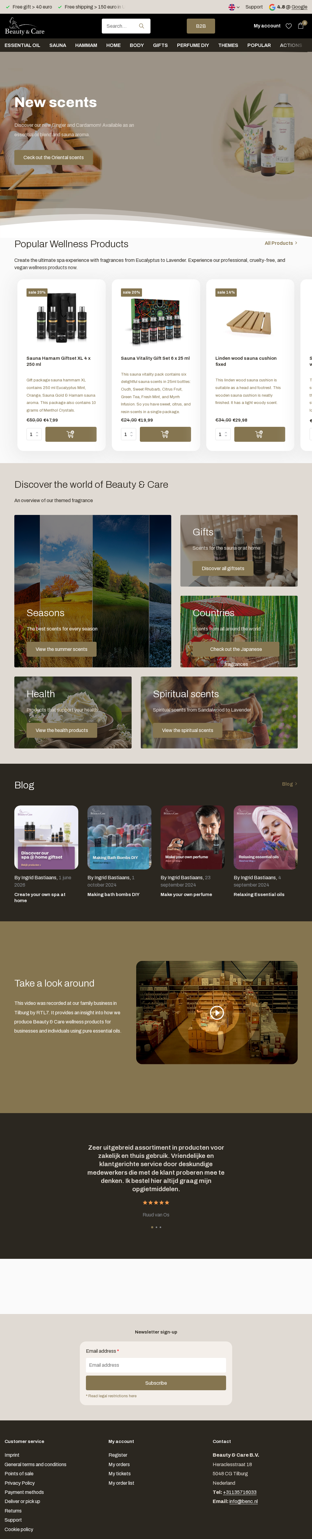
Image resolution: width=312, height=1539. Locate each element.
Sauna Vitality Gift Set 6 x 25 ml (155, 358)
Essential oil (22, 45)
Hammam (86, 45)
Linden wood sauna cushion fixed (246, 361)
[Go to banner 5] (219, 712)
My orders (119, 1464)
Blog (287, 784)
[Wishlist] (288, 26)
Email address (102, 1351)
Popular (259, 45)
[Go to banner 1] (92, 591)
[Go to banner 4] (73, 712)
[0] (299, 26)
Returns (13, 1510)
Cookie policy (19, 1529)
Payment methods (24, 1492)
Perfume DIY (193, 45)
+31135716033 (240, 1492)
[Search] (141, 26)
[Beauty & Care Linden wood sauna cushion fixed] (250, 319)
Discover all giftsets (223, 568)
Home (113, 45)
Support (254, 6)
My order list (121, 1483)
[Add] (71, 434)
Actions (291, 45)
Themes (228, 45)
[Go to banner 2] (239, 551)
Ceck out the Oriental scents (53, 157)
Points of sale (19, 1473)
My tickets (119, 1473)
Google (299, 6)
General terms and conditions (35, 1464)
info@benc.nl (243, 1501)
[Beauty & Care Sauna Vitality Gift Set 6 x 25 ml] (156, 319)
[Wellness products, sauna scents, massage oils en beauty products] (35, 26)
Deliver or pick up (22, 1501)
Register (117, 1455)
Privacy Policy (20, 1483)
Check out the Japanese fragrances (236, 652)
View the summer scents (61, 649)
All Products (279, 243)
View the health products (62, 730)
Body (137, 45)
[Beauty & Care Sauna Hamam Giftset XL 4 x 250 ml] (62, 319)
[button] (152, 1227)
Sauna (57, 45)
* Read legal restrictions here (111, 1396)
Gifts (160, 45)
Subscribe (156, 1383)
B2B (201, 26)
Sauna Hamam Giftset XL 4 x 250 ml (58, 361)
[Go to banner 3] (239, 631)
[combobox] (126, 26)
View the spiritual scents (187, 730)
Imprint (12, 1455)
